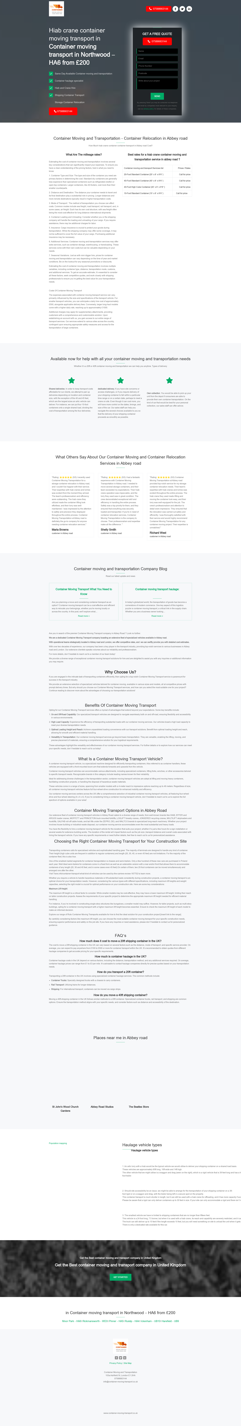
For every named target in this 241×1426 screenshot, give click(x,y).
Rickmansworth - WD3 (95, 1321)
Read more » (84, 616)
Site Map (128, 1363)
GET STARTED (120, 1277)
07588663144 (160, 8)
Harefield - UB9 (170, 1321)
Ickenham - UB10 (150, 1321)
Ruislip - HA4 (132, 1321)
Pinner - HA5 (116, 1321)
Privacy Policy (115, 1363)
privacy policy (149, 109)
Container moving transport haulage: (157, 589)
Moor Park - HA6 (71, 1321)
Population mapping (58, 1143)
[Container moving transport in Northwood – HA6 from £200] (120, 1346)
